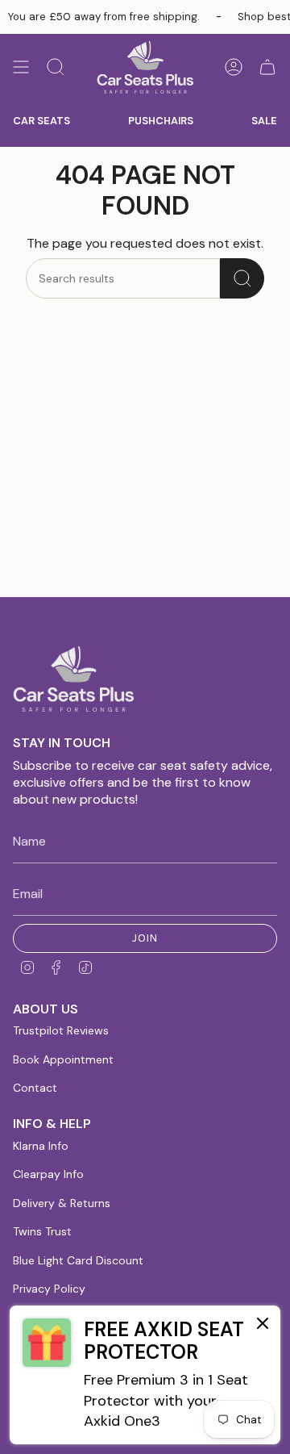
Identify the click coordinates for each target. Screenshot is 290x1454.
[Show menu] (21, 67)
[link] (145, 1375)
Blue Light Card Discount (78, 1260)
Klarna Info (40, 1146)
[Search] (242, 278)
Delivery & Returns (61, 1203)
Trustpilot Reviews (61, 1030)
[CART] (267, 67)
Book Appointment (63, 1059)
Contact (35, 1087)
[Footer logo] (73, 679)
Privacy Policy (49, 1288)
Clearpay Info (48, 1174)
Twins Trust (42, 1231)
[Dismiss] (263, 1324)
